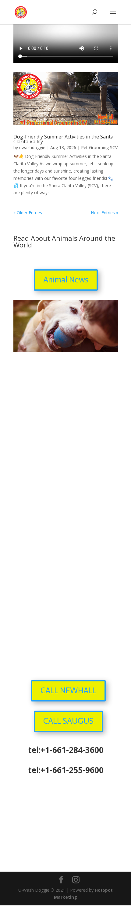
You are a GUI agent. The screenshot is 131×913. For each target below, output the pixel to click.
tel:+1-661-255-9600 (66, 769)
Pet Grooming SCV (99, 147)
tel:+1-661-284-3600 (66, 749)
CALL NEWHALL (68, 690)
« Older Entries (27, 212)
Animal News (65, 280)
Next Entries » (104, 212)
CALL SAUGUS (68, 721)
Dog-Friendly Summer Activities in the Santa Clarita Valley (63, 139)
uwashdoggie (32, 147)
